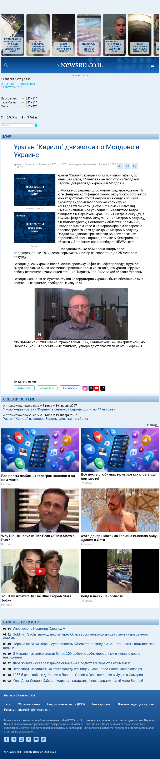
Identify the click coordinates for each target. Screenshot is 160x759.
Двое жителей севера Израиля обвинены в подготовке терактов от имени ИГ (72, 663)
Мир (7, 136)
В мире (47, 405)
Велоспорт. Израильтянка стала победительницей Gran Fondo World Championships (77, 669)
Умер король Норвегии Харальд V (39, 628)
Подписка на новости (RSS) (66, 704)
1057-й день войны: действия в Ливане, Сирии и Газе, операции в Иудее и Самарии (78, 675)
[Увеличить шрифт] (127, 166)
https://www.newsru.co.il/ (22, 405)
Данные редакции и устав (136, 704)
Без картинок (101, 704)
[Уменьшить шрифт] (120, 166)
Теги (7, 704)
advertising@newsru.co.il (34, 709)
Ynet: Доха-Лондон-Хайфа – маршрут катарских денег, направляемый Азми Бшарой (78, 680)
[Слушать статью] (139, 166)
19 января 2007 (66, 405)
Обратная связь (29, 704)
